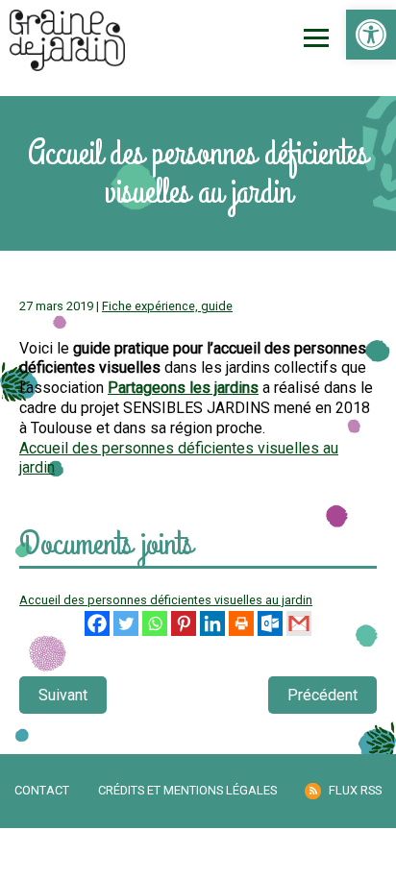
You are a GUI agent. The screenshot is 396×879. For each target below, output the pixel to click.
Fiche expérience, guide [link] (167, 306)
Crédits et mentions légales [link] (187, 790)
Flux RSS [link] (355, 790)
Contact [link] (41, 790)
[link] (371, 35)
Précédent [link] (322, 695)
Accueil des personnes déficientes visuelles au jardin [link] (165, 600)
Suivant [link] (62, 695)
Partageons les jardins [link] (183, 387)
